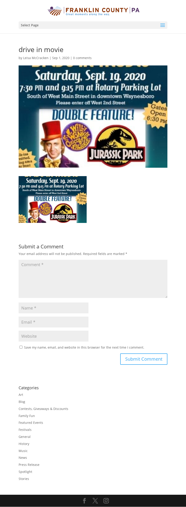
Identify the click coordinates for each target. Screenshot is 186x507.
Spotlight (25, 472)
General (25, 437)
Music (23, 451)
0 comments (82, 58)
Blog (22, 402)
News (23, 457)
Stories (24, 479)
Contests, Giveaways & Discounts (43, 409)
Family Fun (27, 416)
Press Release (29, 464)
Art (21, 394)
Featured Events (31, 422)
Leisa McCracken (36, 58)
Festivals (25, 429)
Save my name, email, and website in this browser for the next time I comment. (84, 347)
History (24, 444)
